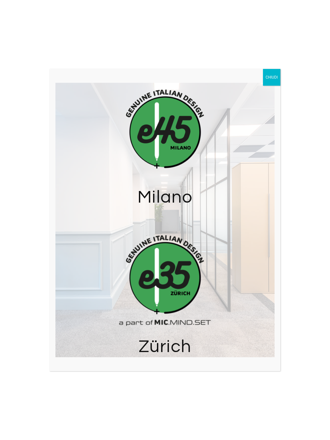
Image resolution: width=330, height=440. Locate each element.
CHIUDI (272, 77)
